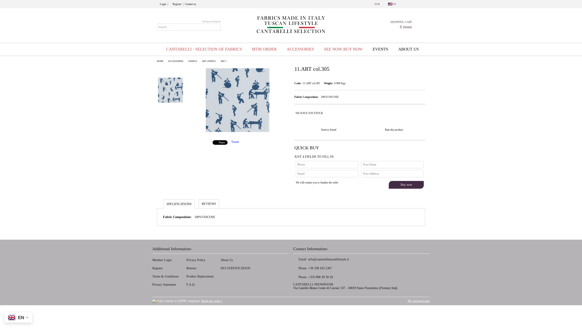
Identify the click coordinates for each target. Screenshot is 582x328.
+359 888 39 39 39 (320, 277)
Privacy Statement (164, 284)
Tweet (235, 142)
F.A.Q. (190, 284)
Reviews (209, 204)
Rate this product (394, 129)
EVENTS (380, 49)
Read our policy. (212, 301)
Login (163, 4)
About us (408, 49)
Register (177, 4)
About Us (227, 260)
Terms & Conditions (165, 276)
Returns (191, 268)
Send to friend (328, 129)
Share (222, 142)
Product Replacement (200, 276)
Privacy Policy (195, 260)
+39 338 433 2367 (320, 268)
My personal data (419, 301)
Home (160, 61)
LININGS (192, 61)
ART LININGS (209, 61)
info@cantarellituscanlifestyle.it (328, 259)
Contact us (190, 4)
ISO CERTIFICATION (235, 268)
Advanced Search (211, 21)
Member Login (162, 260)
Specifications (179, 204)
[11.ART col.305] (237, 131)
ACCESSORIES (175, 61)
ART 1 (224, 61)
